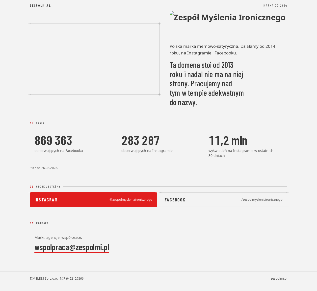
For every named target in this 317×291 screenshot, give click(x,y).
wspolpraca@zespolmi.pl (71, 247)
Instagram (93, 199)
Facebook (224, 199)
